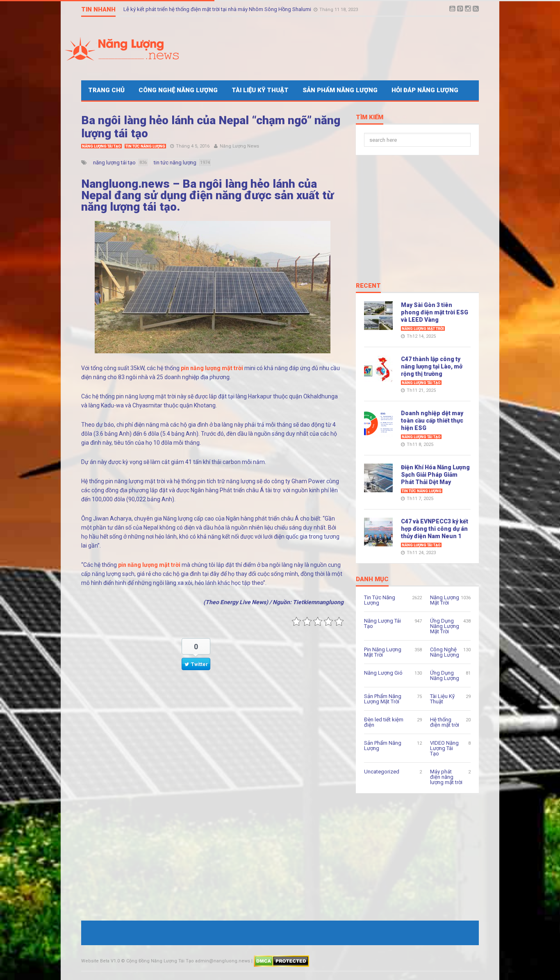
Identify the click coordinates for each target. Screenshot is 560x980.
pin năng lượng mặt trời (212, 368)
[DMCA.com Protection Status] (281, 961)
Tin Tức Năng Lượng (145, 146)
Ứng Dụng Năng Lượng (444, 675)
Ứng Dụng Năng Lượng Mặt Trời (444, 626)
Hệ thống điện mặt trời (444, 722)
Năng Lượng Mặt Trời (423, 329)
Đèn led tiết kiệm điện (383, 722)
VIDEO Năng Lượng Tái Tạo (444, 748)
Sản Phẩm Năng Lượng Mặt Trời (382, 699)
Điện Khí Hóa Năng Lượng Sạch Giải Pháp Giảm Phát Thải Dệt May (435, 474)
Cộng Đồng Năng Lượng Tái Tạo (160, 961)
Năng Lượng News (239, 146)
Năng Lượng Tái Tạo (101, 146)
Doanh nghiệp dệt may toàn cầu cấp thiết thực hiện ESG (432, 420)
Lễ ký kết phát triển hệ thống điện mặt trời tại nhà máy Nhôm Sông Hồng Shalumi (217, 10)
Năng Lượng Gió (383, 672)
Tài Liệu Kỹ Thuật (260, 90)
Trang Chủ (106, 90)
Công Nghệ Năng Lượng (178, 90)
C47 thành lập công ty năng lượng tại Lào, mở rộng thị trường (431, 366)
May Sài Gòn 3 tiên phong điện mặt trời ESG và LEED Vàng (434, 312)
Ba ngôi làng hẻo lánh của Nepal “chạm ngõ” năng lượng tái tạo (210, 127)
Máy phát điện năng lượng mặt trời (446, 777)
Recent (368, 286)
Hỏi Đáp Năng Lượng (425, 90)
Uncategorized (381, 771)
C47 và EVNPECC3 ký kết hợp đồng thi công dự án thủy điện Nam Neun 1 (434, 528)
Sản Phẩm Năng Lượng (340, 90)
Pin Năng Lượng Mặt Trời (382, 652)
